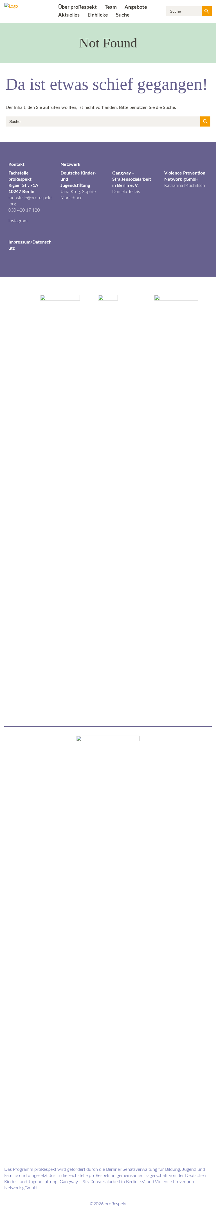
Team (111, 7)
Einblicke (97, 15)
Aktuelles (69, 15)
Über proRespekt (77, 7)
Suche (123, 15)
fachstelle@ (19, 198)
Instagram (18, 221)
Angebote (136, 7)
